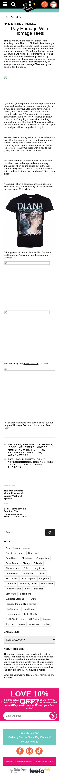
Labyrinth (44, 578)
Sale (27, 588)
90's (11, 459)
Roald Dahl (47, 583)
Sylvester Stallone (15, 598)
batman (47, 619)
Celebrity (44, 444)
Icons (12, 447)
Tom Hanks (29, 609)
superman (34, 624)
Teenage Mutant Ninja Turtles (21, 604)
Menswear (27, 447)
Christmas (27, 558)
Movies (42, 447)
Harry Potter (39, 568)
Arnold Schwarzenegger (18, 548)
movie (22, 624)
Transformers (13, 614)
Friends (38, 563)
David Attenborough (26, 460)
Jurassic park (28, 578)
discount (10, 624)
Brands (29, 444)
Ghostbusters (13, 568)
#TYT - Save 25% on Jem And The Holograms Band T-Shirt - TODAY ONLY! (15, 512)
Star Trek (38, 588)
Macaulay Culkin (28, 583)
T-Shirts (37, 450)
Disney (26, 563)
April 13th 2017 (12, 24)
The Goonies (12, 609)
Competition (42, 558)
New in (24, 450)
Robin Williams (13, 588)
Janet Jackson (31, 363)
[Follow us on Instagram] (29, 751)
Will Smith (34, 619)
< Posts (12, 17)
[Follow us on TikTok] (39, 751)
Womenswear (18, 455)
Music (12, 450)
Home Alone (12, 573)
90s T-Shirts (25, 459)
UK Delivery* (29, 733)
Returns (29, 741)
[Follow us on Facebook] (20, 751)
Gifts (26, 568)
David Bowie (12, 563)
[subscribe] (53, 715)
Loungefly (11, 583)
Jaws (42, 573)
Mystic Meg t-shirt (24, 122)
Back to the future (15, 553)
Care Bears (11, 558)
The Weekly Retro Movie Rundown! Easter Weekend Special (13, 494)
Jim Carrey (11, 578)
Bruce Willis (34, 553)
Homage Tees (46, 46)
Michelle (30, 24)
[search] (50, 532)
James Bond (28, 573)
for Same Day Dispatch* (29, 737)
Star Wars (11, 593)
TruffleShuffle (31, 614)
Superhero (25, 593)
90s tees (14, 444)
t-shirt (47, 624)
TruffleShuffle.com (24, 452)
